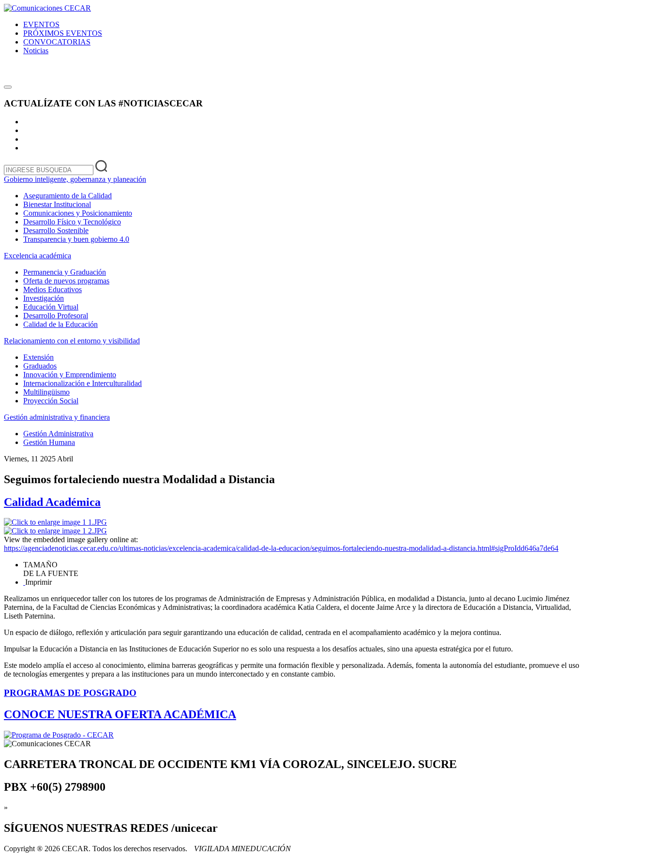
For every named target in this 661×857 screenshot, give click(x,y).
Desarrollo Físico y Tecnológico (72, 222)
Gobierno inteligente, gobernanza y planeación (75, 179)
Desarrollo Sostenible (56, 230)
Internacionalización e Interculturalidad (82, 383)
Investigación (43, 298)
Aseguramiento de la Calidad (67, 196)
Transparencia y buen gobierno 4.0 (76, 239)
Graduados (40, 366)
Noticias (35, 50)
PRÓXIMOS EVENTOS (62, 33)
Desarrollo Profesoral (55, 315)
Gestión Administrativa (58, 433)
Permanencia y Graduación (64, 272)
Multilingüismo (46, 392)
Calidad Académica (52, 502)
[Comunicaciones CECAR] (47, 8)
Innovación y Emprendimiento (69, 374)
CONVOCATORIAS (56, 42)
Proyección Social (50, 401)
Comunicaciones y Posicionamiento (77, 213)
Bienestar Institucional (57, 204)
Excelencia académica (37, 255)
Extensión (38, 357)
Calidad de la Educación (60, 324)
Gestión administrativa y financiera (57, 417)
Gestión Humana (49, 442)
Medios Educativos (52, 289)
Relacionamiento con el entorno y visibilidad (72, 341)
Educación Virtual (50, 307)
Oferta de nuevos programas (66, 281)
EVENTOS (41, 24)
